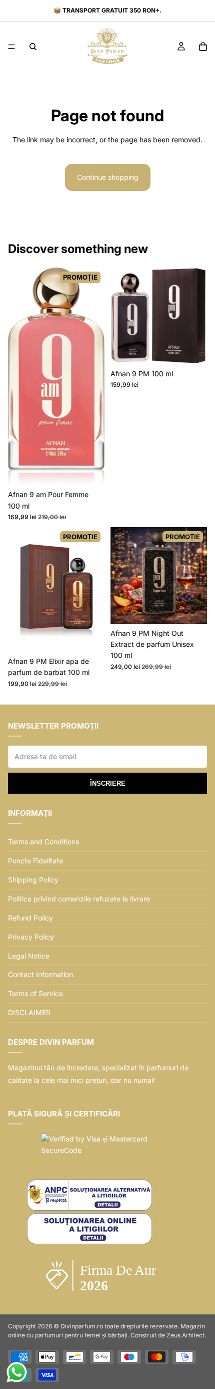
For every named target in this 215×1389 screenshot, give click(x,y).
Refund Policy (30, 917)
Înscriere (108, 783)
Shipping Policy (33, 879)
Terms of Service (35, 993)
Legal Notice (29, 956)
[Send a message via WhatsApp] (16, 1372)
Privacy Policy (31, 937)
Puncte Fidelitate (35, 860)
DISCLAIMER (29, 1012)
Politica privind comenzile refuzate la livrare (79, 898)
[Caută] (33, 47)
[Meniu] (11, 46)
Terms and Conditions (43, 841)
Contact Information (40, 974)
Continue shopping (107, 177)
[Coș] (203, 47)
